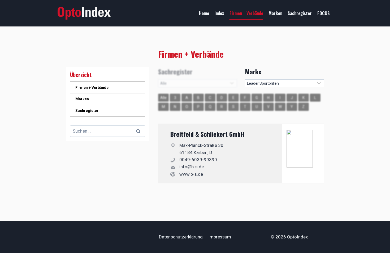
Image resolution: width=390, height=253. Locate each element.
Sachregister (300, 13)
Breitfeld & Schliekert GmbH (207, 134)
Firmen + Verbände (246, 13)
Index (219, 13)
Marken (275, 13)
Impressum (219, 237)
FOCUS (323, 13)
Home (204, 13)
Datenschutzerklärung (181, 237)
